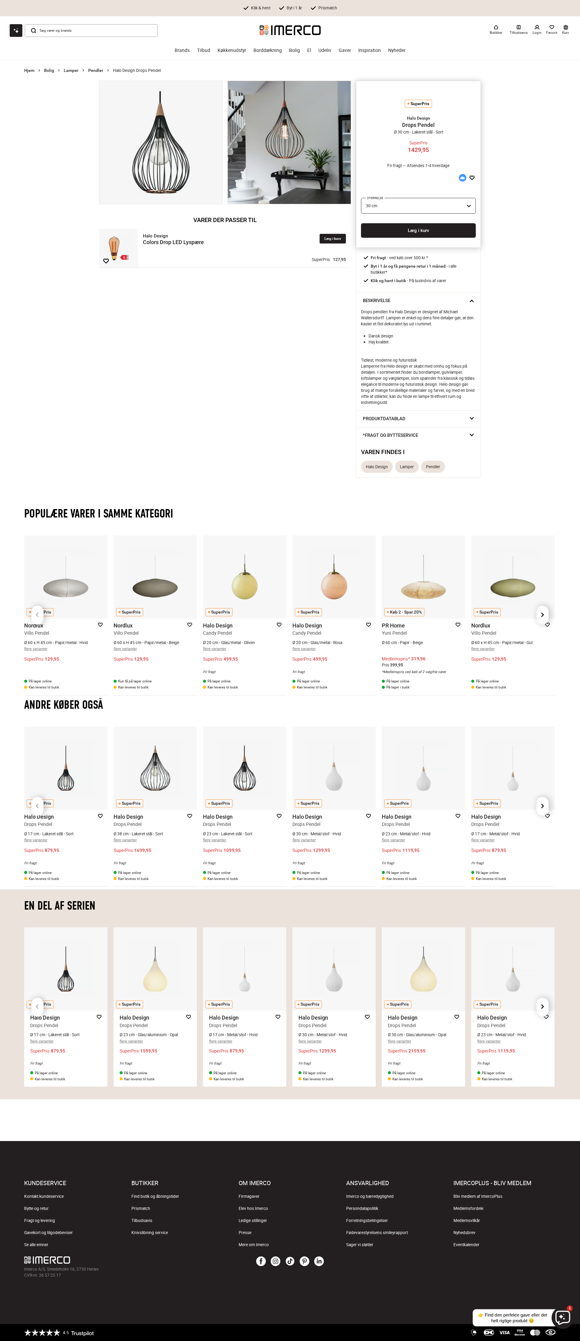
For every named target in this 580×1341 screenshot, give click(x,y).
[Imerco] (290, 30)
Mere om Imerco (254, 1244)
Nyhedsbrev (464, 1232)
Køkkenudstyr (232, 50)
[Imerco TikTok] (290, 1261)
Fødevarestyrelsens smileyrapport (377, 1232)
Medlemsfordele (468, 1208)
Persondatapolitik (362, 1208)
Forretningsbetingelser (367, 1220)
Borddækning (267, 50)
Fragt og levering (39, 1220)
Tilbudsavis (141, 1220)
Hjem (29, 70)
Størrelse (375, 198)
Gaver (345, 50)
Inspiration (369, 50)
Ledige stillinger (253, 1220)
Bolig (294, 50)
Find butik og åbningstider (155, 1196)
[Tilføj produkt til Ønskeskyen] (462, 177)
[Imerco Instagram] (275, 1261)
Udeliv (324, 50)
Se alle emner (36, 1244)
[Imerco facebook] (261, 1261)
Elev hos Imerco (253, 1208)
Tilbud (203, 50)
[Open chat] (16, 30)
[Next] (542, 615)
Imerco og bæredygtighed (370, 1196)
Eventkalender (466, 1244)
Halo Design (377, 466)
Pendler (95, 70)
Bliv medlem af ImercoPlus (477, 1196)
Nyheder (396, 50)
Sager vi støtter (359, 1244)
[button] (418, 118)
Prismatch (140, 1208)
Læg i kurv (332, 238)
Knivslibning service (149, 1232)
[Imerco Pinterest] (304, 1261)
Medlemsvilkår (466, 1220)
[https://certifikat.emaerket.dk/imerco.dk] (550, 1332)
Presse (245, 1232)
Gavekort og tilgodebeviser (48, 1232)
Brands (182, 50)
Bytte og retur (36, 1208)
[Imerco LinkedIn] (319, 1261)
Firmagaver (249, 1196)
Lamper (71, 70)
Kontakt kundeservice (44, 1196)
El (309, 50)
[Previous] (37, 615)
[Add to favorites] (106, 261)
